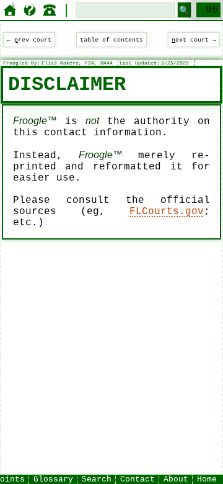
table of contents (111, 39)
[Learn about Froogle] (29, 9)
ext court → (194, 39)
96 (212, 10)
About (176, 479)
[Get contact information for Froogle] (49, 9)
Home (207, 479)
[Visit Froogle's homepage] (9, 9)
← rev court (29, 39)
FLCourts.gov (166, 211)
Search (97, 479)
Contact (137, 479)
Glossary (53, 479)
